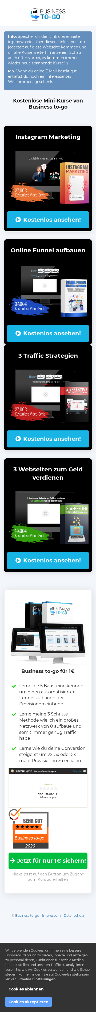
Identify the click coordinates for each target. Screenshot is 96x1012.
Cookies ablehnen (26, 989)
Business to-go (27, 916)
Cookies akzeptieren (29, 1001)
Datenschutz (74, 916)
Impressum (51, 916)
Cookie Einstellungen (37, 979)
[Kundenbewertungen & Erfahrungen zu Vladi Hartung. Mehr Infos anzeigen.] (48, 787)
